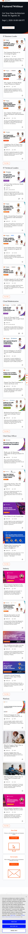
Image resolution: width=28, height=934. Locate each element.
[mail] (26, 375)
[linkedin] (26, 378)
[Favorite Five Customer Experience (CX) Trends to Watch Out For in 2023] (22, 597)
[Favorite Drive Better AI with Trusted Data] (22, 527)
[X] (26, 380)
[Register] (19, 198)
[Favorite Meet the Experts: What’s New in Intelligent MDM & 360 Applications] (22, 759)
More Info (14, 930)
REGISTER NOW (8, 27)
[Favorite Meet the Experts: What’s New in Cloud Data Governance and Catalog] (22, 790)
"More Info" (13, 915)
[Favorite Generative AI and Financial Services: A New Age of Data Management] (22, 689)
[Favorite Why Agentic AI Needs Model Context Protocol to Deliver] (22, 95)
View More (6, 163)
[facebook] (26, 383)
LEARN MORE (14, 837)
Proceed (14, 921)
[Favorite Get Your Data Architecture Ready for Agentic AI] (22, 198)
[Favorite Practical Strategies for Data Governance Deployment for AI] (22, 727)
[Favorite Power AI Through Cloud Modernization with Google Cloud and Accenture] (22, 333)
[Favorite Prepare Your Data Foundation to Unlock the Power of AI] (22, 395)
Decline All (14, 926)
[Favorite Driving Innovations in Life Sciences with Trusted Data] (22, 627)
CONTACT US (14, 864)
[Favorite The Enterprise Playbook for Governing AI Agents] (22, 65)
